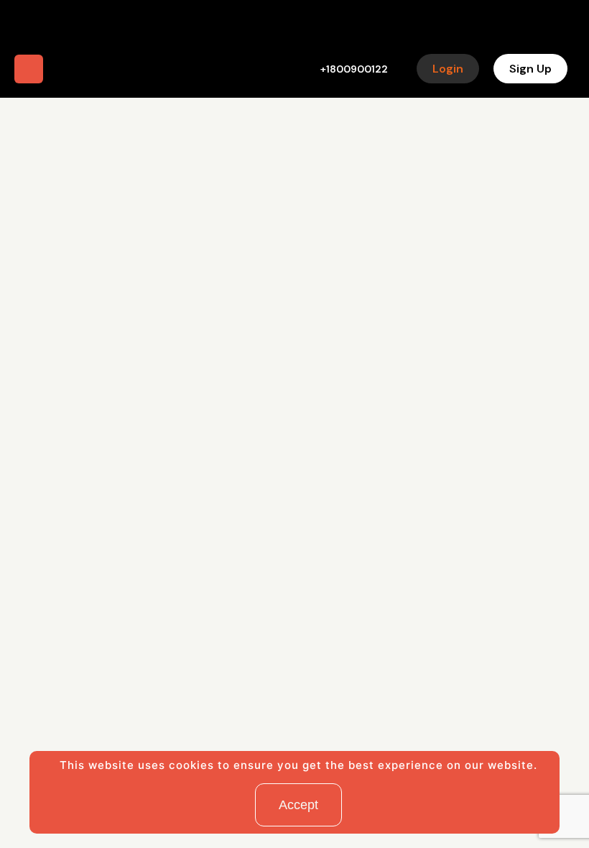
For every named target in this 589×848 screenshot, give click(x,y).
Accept (298, 805)
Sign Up (530, 68)
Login (447, 68)
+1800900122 (354, 69)
